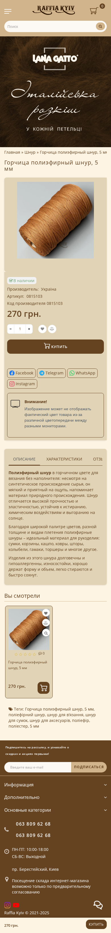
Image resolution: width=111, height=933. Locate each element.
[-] (10, 329)
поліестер (18, 726)
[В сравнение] (46, 623)
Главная (12, 152)
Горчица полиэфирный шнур (54, 709)
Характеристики (64, 459)
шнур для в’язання (65, 714)
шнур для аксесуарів (50, 720)
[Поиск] (100, 26)
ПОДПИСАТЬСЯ (89, 767)
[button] (99, 648)
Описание (24, 459)
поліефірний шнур (27, 714)
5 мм (89, 709)
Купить (96, 924)
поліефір (80, 720)
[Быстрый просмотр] (46, 633)
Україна (48, 289)
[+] (29, 329)
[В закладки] (46, 613)
